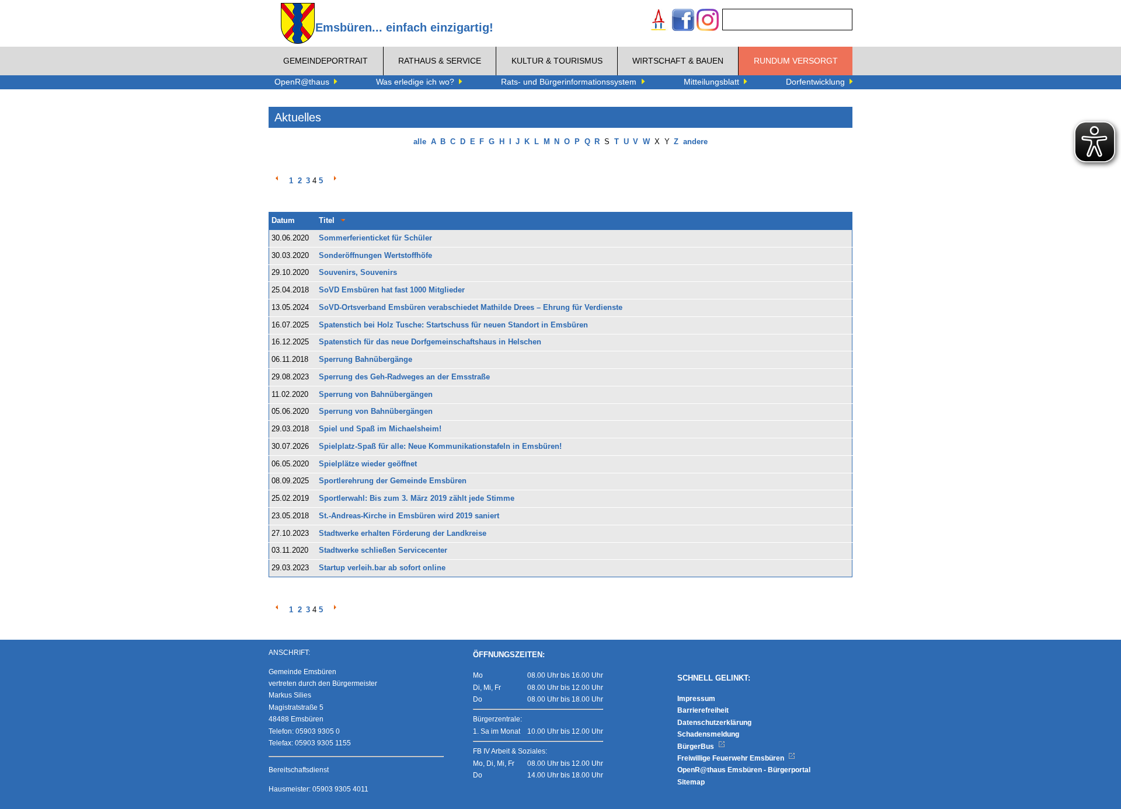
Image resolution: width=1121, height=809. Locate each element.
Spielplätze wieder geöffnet (368, 464)
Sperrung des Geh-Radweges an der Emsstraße (404, 377)
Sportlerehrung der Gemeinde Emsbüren (392, 481)
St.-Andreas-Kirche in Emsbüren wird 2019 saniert (409, 516)
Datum (283, 221)
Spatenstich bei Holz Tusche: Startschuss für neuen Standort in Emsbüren (453, 325)
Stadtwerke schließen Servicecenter (383, 550)
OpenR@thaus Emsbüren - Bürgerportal (743, 770)
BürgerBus (696, 746)
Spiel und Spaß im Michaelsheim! (380, 429)
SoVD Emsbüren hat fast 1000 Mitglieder (392, 290)
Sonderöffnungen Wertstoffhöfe (375, 256)
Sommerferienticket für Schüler (375, 238)
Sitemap (691, 782)
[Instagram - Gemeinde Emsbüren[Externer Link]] (707, 21)
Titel (327, 221)
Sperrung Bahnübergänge (365, 359)
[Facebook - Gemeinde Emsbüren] (683, 21)
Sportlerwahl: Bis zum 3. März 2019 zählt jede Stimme (416, 498)
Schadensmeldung (708, 734)
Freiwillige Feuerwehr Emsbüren (731, 758)
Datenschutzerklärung (714, 723)
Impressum (696, 699)
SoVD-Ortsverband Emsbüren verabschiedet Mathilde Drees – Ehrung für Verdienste (470, 308)
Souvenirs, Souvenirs (358, 272)
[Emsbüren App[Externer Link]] (658, 21)
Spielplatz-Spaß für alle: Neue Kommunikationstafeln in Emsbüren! (440, 446)
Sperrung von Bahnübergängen (376, 394)
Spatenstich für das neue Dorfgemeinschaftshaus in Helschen (430, 342)
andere (695, 142)
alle (419, 142)
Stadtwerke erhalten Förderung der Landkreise (402, 533)
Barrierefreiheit (703, 710)
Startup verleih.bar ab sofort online (382, 568)
